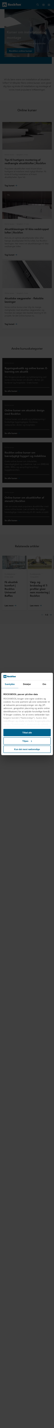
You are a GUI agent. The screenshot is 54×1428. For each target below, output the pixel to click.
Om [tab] (44, 684)
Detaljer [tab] (27, 684)
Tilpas (25, 741)
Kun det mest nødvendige (27, 749)
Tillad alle (27, 732)
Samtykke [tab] (10, 684)
